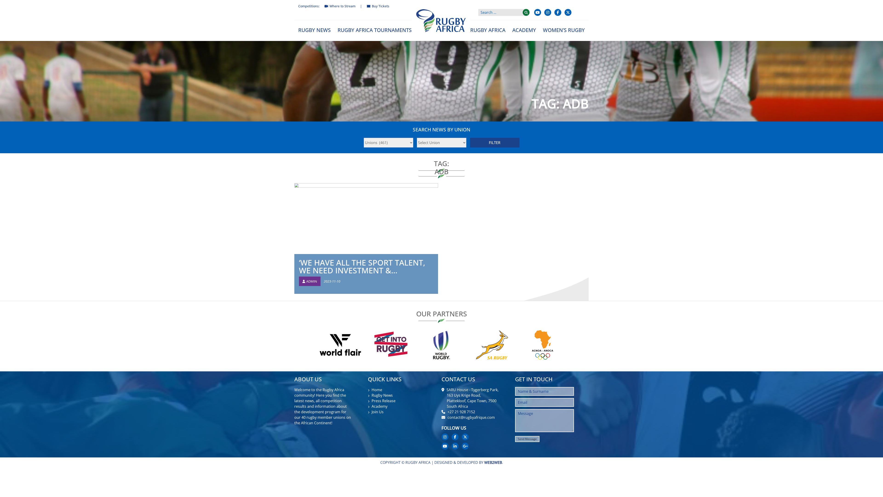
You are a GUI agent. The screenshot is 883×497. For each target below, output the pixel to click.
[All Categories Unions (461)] (388, 142)
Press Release (384, 400)
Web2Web (493, 462)
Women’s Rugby (564, 29)
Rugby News (314, 29)
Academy (524, 29)
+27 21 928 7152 (461, 411)
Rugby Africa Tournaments (375, 29)
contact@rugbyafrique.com (471, 417)
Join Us (378, 411)
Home (377, 389)
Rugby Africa (487, 29)
